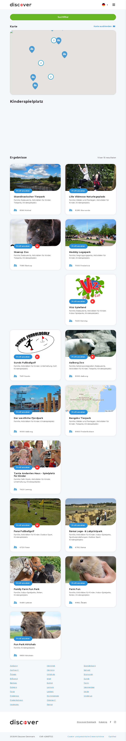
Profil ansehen (23, 191)
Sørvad (87, 670)
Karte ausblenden (103, 26)
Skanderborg (90, 666)
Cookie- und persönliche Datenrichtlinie (85, 736)
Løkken (50, 691)
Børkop (13, 683)
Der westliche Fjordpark (28, 418)
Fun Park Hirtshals (25, 644)
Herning (50, 670)
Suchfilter (63, 17)
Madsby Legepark (80, 252)
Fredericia (14, 696)
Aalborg (14, 666)
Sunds (86, 678)
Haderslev (14, 704)
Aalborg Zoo (76, 362)
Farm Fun (74, 589)
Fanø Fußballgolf (24, 531)
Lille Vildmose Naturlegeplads (87, 196)
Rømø (50, 704)
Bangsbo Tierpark (80, 418)
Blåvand (14, 678)
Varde (86, 691)
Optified (112, 736)
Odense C (51, 700)
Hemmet (51, 666)
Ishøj (49, 678)
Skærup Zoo (21, 252)
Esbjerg (13, 687)
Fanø (12, 691)
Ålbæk (13, 674)
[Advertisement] (63, 129)
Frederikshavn (16, 700)
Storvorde (88, 674)
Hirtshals (51, 674)
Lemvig (50, 687)
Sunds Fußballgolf (25, 362)
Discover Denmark (86, 722)
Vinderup (88, 696)
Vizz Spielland (77, 307)
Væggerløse (89, 687)
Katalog (103, 722)
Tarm (86, 683)
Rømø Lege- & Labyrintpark (85, 531)
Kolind (50, 683)
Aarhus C (14, 670)
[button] (54, 40)
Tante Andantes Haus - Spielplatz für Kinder (34, 474)
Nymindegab (53, 696)
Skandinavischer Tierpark (29, 196)
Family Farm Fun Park (26, 589)
